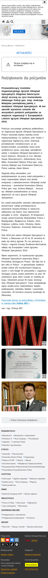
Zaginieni (6, 442)
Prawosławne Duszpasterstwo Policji (17, 470)
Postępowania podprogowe (13, 518)
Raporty (33, 482)
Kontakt (4, 522)
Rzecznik (6, 527)
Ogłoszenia (32, 503)
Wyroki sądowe (31, 494)
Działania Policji (8, 431)
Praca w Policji (7, 498)
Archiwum (31, 518)
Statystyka (6, 474)
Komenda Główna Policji (12, 457)
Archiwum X (7, 439)
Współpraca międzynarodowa (30, 464)
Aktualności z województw (24, 435)
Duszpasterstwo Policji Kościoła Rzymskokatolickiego (23, 467)
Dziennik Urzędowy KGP (12, 494)
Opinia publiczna (9, 485)
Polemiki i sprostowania (11, 445)
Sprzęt (28, 460)
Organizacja (29, 457)
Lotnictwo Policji (18, 442)
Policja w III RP (8, 460)
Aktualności (19, 46)
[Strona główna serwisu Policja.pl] (3, 21)
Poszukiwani (34, 439)
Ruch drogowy (20, 439)
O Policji (4, 449)
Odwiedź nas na (7, 540)
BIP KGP (34, 540)
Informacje (6, 479)
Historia (20, 460)
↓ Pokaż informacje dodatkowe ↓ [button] (24, 420)
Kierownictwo (18, 454)
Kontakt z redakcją (7, 554)
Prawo (4, 489)
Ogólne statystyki (20, 479)
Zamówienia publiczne (10, 510)
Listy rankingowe (9, 506)
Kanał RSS (3, 540)
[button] (43, 21)
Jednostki (6, 454)
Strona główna (7, 46)
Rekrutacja (22, 506)
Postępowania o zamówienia (13, 515)
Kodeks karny (7, 482)
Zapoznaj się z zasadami (9, 569)
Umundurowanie (9, 464)
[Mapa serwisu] (7, 21)
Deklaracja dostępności (33, 554)
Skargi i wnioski (18, 527)
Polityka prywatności (8, 572)
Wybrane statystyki (37, 479)
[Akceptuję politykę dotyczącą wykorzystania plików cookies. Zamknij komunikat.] (44, 2)
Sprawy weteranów (34, 527)
